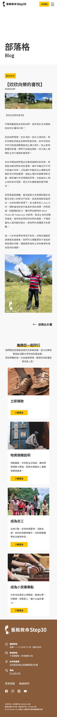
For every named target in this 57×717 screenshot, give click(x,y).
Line (19, 691)
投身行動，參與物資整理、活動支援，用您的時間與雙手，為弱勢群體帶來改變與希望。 (28, 532)
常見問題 (10, 683)
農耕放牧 (10, 75)
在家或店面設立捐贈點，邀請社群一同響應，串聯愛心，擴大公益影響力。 (28, 598)
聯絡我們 (24, 683)
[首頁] (14, 4)
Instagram (13, 691)
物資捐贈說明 (20, 455)
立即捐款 (17, 401)
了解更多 (19, 412)
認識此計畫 (45, 324)
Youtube (26, 691)
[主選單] (51, 4)
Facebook (7, 691)
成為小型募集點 (22, 586)
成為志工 (17, 521)
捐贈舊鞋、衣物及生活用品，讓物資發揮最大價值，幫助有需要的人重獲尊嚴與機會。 (28, 466)
